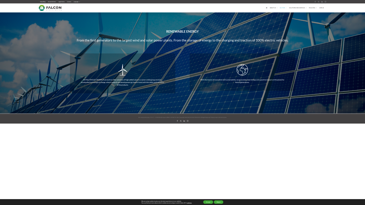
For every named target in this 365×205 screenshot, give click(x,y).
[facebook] (177, 121)
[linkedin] (184, 121)
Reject (218, 202)
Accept (208, 202)
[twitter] (181, 121)
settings (189, 203)
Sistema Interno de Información (219, 117)
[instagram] (187, 121)
